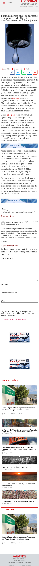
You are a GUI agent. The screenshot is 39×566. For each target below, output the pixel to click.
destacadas (24, 211)
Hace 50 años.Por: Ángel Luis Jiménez (16, 467)
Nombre (4, 284)
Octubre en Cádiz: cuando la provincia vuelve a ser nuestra (19, 484)
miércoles (5, 212)
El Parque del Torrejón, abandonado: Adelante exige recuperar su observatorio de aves (19, 430)
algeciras (31, 211)
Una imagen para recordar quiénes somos (18, 501)
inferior (17, 211)
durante (11, 212)
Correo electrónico (9, 293)
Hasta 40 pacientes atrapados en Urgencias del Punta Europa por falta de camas (18, 409)
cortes (12, 211)
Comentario (7, 258)
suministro (5, 211)
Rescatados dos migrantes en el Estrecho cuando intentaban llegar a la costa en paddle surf (19, 449)
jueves (17, 212)
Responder (4, 241)
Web (3, 301)
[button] (12, 72)
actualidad (29, 212)
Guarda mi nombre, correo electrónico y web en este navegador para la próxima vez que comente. (18, 313)
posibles (22, 212)
